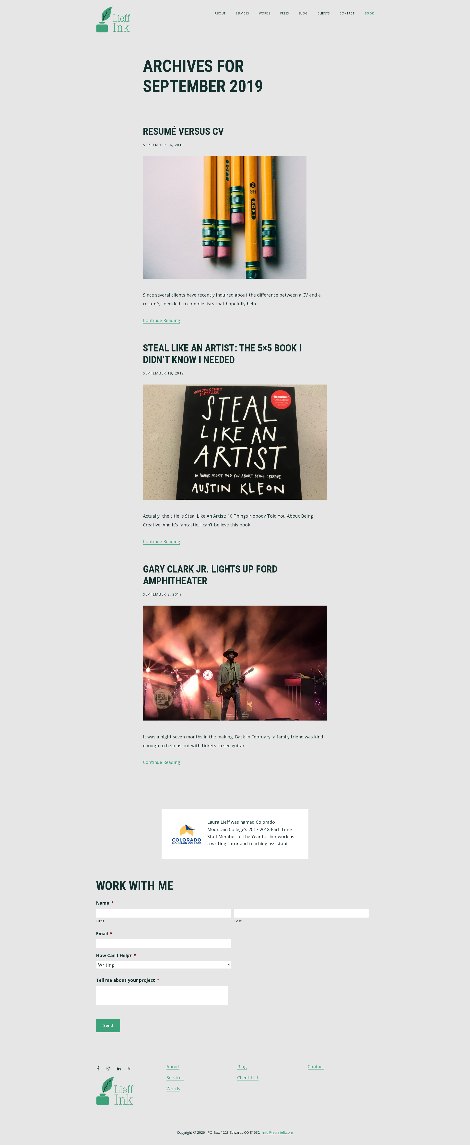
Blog (242, 1067)
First (100, 920)
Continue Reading (161, 320)
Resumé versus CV (183, 131)
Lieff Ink (120, 19)
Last (238, 920)
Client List (247, 1078)
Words (173, 1089)
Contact (316, 1067)
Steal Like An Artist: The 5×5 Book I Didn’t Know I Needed (222, 354)
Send (108, 1025)
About (172, 1067)
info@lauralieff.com (277, 1132)
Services (175, 1078)
